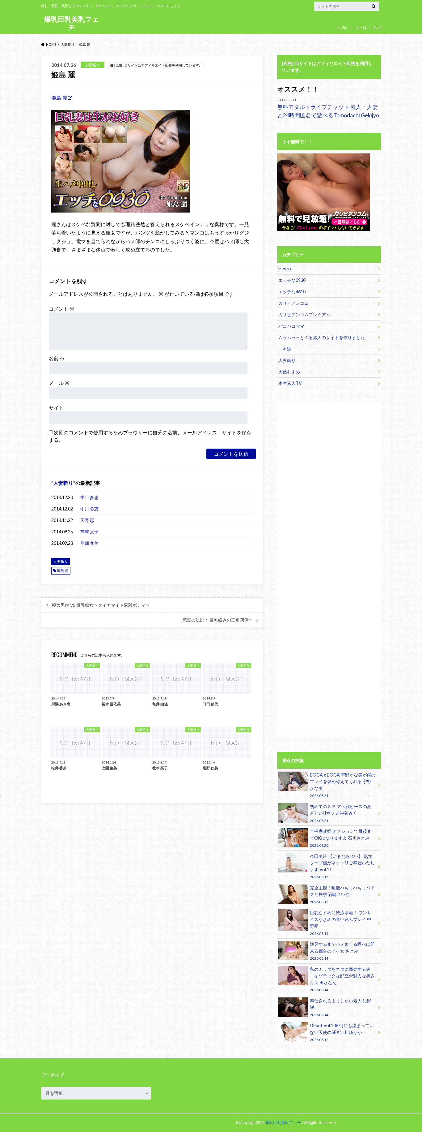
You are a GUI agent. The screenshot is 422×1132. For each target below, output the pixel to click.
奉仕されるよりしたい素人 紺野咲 (340, 1007)
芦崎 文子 (89, 531)
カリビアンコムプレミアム (304, 314)
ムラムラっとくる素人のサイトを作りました (321, 337)
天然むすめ (289, 371)
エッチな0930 (292, 280)
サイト (56, 408)
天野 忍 (87, 520)
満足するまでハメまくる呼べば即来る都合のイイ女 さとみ (342, 950)
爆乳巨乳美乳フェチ (71, 23)
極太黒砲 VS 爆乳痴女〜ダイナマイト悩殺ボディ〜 (101, 605)
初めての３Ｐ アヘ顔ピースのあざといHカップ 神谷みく (340, 813)
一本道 (284, 348)
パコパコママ (291, 326)
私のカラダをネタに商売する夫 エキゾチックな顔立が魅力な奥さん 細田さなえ (342, 979)
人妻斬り (63, 483)
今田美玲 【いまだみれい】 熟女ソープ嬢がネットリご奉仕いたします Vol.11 (342, 866)
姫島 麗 (59, 98)
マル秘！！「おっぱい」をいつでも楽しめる (358, 32)
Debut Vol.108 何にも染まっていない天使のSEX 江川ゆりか (342, 1032)
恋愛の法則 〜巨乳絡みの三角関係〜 (218, 620)
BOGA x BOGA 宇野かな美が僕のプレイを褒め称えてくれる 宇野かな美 (342, 785)
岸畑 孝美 (89, 543)
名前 (57, 358)
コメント (61, 309)
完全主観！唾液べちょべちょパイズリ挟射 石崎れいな (342, 894)
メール (59, 383)
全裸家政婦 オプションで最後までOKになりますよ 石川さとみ (340, 838)
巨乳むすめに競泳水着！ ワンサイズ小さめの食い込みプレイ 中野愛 (340, 922)
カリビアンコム (293, 303)
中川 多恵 (89, 497)
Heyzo (284, 268)
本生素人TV (290, 383)
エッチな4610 (292, 291)
